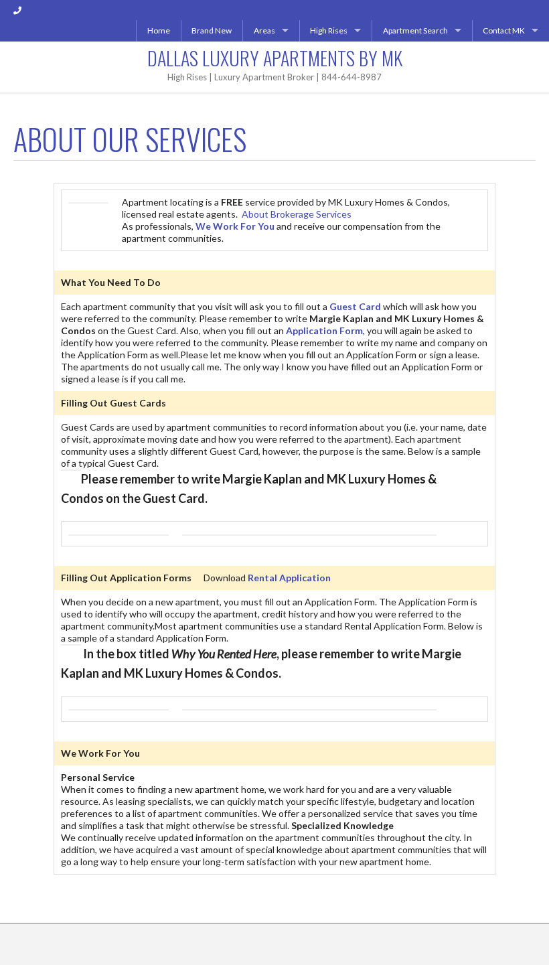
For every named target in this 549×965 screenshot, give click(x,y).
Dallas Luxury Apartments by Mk (274, 58)
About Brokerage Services (296, 214)
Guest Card (355, 306)
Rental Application (289, 577)
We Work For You (234, 226)
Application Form (324, 330)
